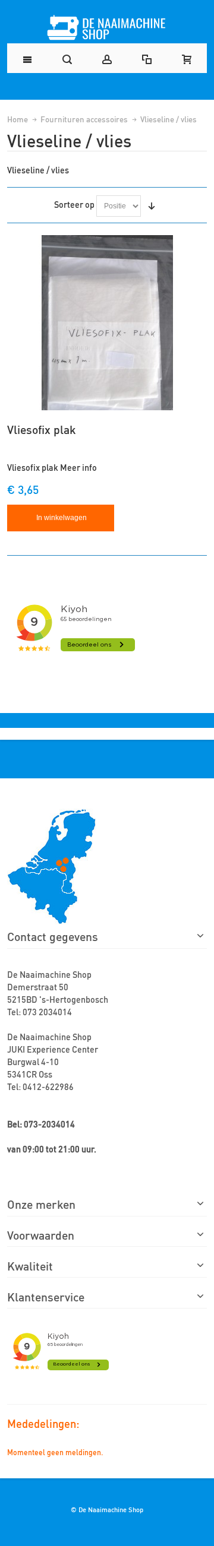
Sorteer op (74, 204)
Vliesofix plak (41, 429)
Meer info (78, 467)
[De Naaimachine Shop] (107, 27)
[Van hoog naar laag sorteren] (151, 206)
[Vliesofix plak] (107, 322)
